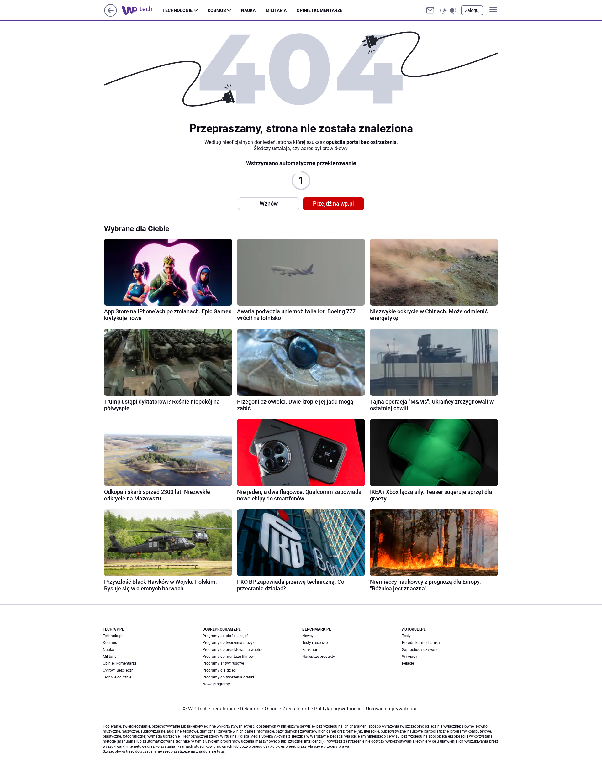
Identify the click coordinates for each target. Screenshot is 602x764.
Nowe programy (216, 684)
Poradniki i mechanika (421, 643)
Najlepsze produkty (318, 656)
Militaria (276, 10)
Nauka (248, 10)
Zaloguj (472, 10)
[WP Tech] (142, 10)
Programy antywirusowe (223, 663)
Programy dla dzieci (219, 670)
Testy (406, 636)
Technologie (177, 10)
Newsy (308, 636)
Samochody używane (420, 649)
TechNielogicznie (117, 677)
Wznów (269, 203)
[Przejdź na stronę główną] (110, 15)
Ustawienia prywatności (391, 709)
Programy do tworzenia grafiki (228, 677)
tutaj (220, 751)
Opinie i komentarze (319, 10)
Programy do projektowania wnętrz (232, 649)
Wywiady (409, 656)
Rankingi (309, 649)
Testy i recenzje (315, 643)
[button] (448, 10)
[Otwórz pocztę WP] (430, 10)
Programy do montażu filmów (228, 656)
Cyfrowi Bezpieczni (119, 670)
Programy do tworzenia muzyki (229, 643)
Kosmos (217, 10)
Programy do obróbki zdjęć (225, 636)
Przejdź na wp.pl (333, 203)
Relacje (408, 663)
